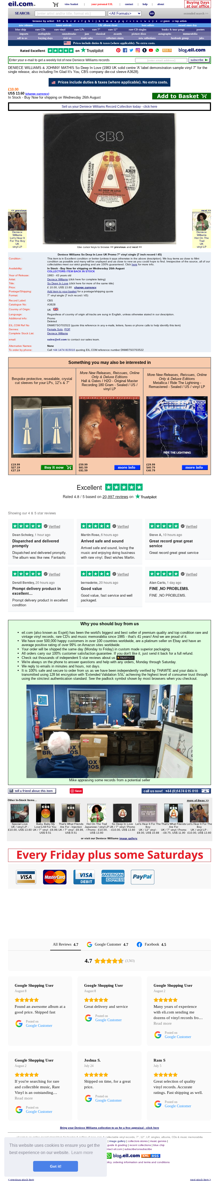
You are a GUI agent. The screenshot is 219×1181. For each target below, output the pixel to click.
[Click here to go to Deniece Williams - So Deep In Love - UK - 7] (122, 821)
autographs (164, 33)
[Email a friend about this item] (32, 792)
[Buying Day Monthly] (109, 860)
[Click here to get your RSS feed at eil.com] (167, 51)
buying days (45, 38)
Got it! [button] (55, 1166)
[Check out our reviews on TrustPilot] (125, 658)
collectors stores (115, 38)
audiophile (44, 33)
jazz (87, 33)
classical (100, 33)
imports (23, 33)
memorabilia (190, 33)
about (160, 4)
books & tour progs (173, 29)
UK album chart (107, 25)
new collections (147, 38)
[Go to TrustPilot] (61, 52)
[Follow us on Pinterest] (118, 51)
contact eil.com (113, 1149)
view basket (71, 4)
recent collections (140, 1145)
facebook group (180, 38)
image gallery (117, 1141)
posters (201, 29)
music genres (158, 1141)
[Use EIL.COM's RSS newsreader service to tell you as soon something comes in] (150, 1156)
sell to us (22, 38)
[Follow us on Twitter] (131, 51)
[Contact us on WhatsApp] (157, 51)
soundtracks (69, 33)
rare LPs (79, 29)
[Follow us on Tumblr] (144, 51)
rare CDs (40, 29)
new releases (26, 25)
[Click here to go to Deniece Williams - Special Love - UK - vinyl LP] (19, 821)
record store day (187, 25)
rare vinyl (59, 29)
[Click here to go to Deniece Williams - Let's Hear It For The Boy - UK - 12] (148, 821)
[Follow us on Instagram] (138, 51)
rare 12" (113, 29)
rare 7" (96, 29)
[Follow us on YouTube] (151, 51)
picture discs (139, 33)
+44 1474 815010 (64, 349)
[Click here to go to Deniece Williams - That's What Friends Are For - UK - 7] (173, 821)
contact (129, 4)
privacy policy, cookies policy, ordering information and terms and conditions (123, 1162)
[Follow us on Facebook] (125, 51)
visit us (67, 38)
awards (118, 33)
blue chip (20, 29)
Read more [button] (163, 1023)
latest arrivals (64, 25)
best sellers (148, 25)
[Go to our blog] (192, 51)
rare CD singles (137, 29)
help (145, 4)
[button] (183, 877)
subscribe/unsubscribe (138, 1149)
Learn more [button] (82, 1152)
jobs (201, 38)
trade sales (87, 38)
